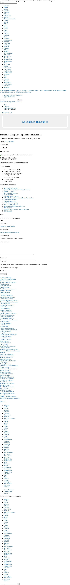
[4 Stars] (7, 218)
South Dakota (8, 72)
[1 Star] (1, 218)
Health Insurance (5, 325)
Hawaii (6, 23)
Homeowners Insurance (7, 328)
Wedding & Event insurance (8, 396)
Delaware (6, 17)
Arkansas (6, 10)
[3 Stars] (5, 218)
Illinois (6, 27)
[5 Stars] (9, 218)
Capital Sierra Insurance (10, 199)
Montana (6, 48)
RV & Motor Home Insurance (8, 369)
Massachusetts (8, 40)
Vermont (6, 79)
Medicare (2, 352)
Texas (5, 76)
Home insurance (4, 326)
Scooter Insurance (5, 370)
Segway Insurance (5, 372)
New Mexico (7, 56)
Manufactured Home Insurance (9, 349)
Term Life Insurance (6, 382)
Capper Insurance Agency (11, 196)
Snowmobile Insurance (6, 374)
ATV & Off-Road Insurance (8, 282)
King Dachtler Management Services (14, 206)
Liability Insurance (5, 343)
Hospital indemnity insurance (8, 329)
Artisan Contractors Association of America (16, 209)
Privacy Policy (8, 491)
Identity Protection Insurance (8, 334)
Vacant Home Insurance (7, 391)
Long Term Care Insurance (7, 346)
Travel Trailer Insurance (7, 387)
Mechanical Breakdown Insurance (10, 351)
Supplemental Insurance (7, 377)
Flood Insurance (4, 321)
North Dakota (8, 61)
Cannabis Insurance (5, 294)
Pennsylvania (7, 68)
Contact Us (7, 493)
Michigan (6, 41)
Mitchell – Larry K (9, 191)
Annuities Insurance (5, 281)
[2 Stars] (3, 218)
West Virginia (7, 84)
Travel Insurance (5, 385)
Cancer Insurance (5, 292)
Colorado (6, 14)
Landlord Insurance (5, 339)
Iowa (5, 30)
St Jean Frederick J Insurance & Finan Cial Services (18, 198)
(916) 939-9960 (9, 141)
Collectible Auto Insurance (7, 297)
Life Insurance (4, 344)
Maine (5, 37)
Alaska (6, 7)
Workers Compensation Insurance (9, 398)
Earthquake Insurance (6, 312)
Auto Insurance (4, 284)
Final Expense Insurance (7, 318)
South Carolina (8, 71)
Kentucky (6, 33)
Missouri (6, 46)
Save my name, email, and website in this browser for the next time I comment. (24, 264)
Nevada (6, 51)
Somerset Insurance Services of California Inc (17, 190)
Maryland (6, 38)
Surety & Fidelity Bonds (7, 378)
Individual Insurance (6, 336)
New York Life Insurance (11, 188)
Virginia (6, 81)
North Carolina (8, 59)
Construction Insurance (6, 305)
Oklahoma (7, 64)
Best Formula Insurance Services (9, 232)
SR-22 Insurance (5, 375)
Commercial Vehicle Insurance (9, 302)
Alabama (6, 6)
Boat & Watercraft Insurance (8, 289)
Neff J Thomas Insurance (11, 204)
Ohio (5, 63)
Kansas (6, 32)
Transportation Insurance (7, 383)
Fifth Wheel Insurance (6, 316)
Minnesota (7, 43)
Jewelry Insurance (5, 338)
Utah (5, 77)
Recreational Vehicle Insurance (9, 365)
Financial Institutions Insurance (9, 320)
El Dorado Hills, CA (6, 113)
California (6, 12)
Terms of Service (8, 490)
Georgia (6, 22)
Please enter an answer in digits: (9, 267)
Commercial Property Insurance (9, 300)
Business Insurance (5, 290)
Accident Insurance (5, 277)
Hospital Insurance (5, 331)
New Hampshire (8, 53)
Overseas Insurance (5, 359)
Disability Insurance (5, 310)
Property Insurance (5, 364)
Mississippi (7, 45)
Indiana (6, 28)
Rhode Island (7, 69)
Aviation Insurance (5, 285)
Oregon (6, 66)
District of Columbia (9, 19)
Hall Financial (8, 208)
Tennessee (7, 74)
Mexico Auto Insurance (6, 354)
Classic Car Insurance (6, 295)
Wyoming (6, 87)
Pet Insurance (4, 362)
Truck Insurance (4, 388)
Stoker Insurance (8, 194)
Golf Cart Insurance (5, 323)
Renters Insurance (5, 367)
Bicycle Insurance (5, 287)
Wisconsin (7, 85)
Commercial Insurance (6, 298)
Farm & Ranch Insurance (7, 315)
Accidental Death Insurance (8, 279)
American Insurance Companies (13, 95)
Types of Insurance (9, 97)
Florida (6, 20)
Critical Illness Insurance (7, 307)
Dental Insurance (5, 308)
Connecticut (7, 15)
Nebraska (6, 50)
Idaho (5, 25)
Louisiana (6, 35)
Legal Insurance (4, 341)
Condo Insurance (5, 303)
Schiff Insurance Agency (11, 203)
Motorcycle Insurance (6, 357)
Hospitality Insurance (6, 333)
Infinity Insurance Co (10, 201)
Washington (7, 82)
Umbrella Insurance (5, 390)
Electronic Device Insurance (8, 313)
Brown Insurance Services (7, 226)
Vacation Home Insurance (7, 393)
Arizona (6, 9)
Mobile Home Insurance (7, 356)
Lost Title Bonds (5, 347)
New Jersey (7, 54)
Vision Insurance (5, 395)
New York (7, 58)
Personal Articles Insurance (8, 360)
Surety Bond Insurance (6, 380)
